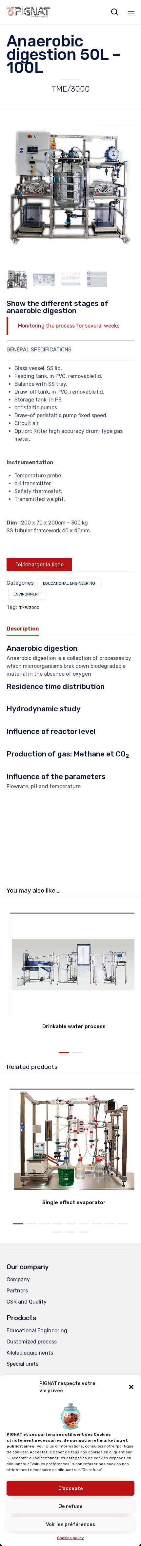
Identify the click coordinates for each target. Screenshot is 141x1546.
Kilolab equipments (30, 1353)
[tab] (26, 629)
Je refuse (71, 1506)
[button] (131, 1387)
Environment (26, 594)
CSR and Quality (27, 1302)
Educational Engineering (69, 583)
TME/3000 (29, 607)
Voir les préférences (70, 1524)
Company (18, 1279)
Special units (22, 1364)
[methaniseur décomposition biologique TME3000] (17, 280)
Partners (17, 1291)
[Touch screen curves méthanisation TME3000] (70, 280)
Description (23, 629)
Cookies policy (70, 1538)
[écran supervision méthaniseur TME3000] (44, 280)
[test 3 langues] (97, 280)
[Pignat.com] (29, 12)
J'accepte (70, 1488)
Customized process (32, 1342)
